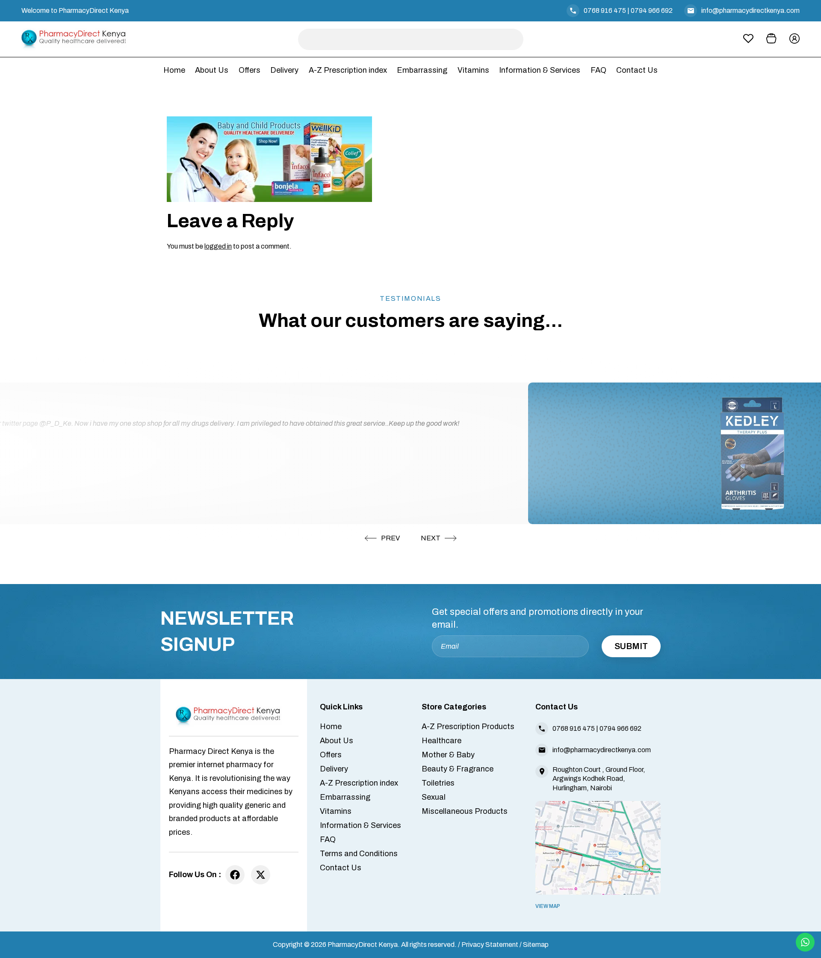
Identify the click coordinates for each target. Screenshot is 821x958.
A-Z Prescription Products (468, 726)
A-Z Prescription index (348, 70)
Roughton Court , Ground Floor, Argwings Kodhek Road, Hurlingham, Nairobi (598, 778)
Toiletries (438, 783)
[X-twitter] (260, 874)
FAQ (598, 70)
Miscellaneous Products (465, 811)
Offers (249, 70)
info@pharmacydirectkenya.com (750, 10)
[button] (382, 538)
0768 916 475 (605, 10)
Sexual (434, 797)
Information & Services (539, 70)
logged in (218, 246)
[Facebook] (235, 874)
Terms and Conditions (359, 853)
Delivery (284, 70)
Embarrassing (422, 70)
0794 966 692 (652, 10)
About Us (211, 70)
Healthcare (441, 740)
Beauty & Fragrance (457, 769)
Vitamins (473, 70)
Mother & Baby (448, 754)
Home (174, 70)
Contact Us (637, 70)
